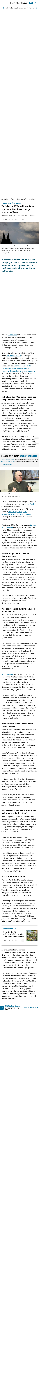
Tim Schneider (12, 940)
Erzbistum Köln (21, 199)
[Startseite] (18, 3)
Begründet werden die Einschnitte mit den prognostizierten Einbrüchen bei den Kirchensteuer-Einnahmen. (19, 368)
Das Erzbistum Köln (13, 355)
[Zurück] (3, 8)
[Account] (35, 3)
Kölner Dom (12, 335)
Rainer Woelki (30, 504)
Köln (12, 199)
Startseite (5, 199)
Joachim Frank (8, 216)
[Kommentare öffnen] (37, 441)
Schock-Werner (7, 674)
